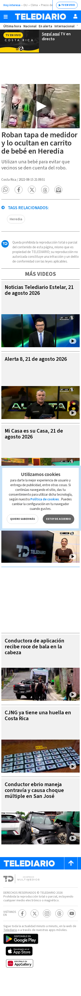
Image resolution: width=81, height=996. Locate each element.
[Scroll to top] (71, 863)
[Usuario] (75, 16)
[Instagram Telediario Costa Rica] (47, 913)
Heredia (16, 219)
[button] (5, 189)
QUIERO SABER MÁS (22, 519)
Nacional (29, 26)
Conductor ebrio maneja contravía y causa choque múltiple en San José (34, 790)
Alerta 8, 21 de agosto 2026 (36, 359)
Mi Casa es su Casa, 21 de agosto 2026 (34, 434)
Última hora (12, 26)
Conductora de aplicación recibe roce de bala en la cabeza (34, 646)
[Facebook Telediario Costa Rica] (22, 913)
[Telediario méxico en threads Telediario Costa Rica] (59, 913)
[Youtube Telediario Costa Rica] (72, 913)
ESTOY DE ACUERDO (58, 519)
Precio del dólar (50, 5)
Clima (34, 5)
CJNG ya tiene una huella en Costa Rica (38, 715)
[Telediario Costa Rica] (40, 16)
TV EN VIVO (68, 5)
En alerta (45, 26)
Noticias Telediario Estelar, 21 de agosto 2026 (39, 290)
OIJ (25, 5)
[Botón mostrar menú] (5, 16)
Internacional (64, 26)
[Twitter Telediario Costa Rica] (34, 913)
